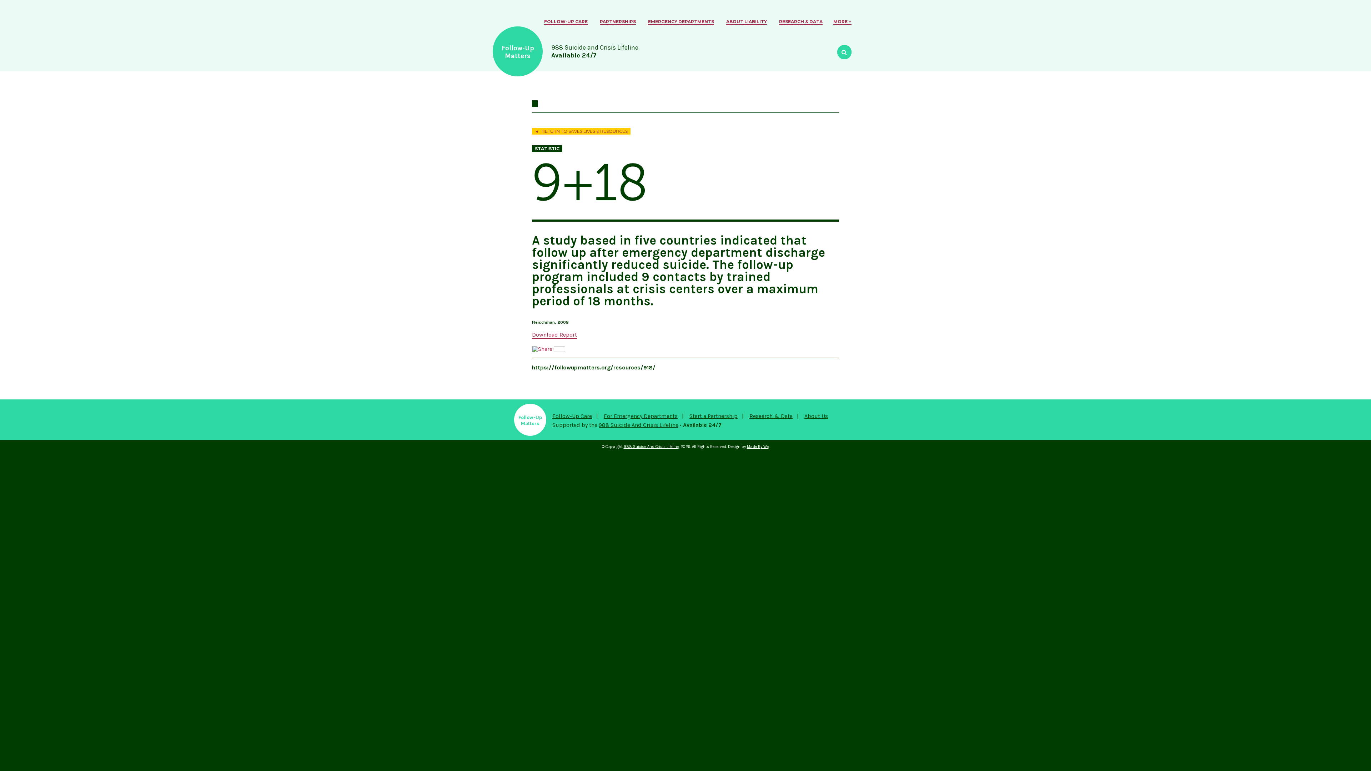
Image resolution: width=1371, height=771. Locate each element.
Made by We (758, 446)
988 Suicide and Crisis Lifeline (638, 425)
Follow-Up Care (566, 21)
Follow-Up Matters (518, 52)
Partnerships (618, 21)
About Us (816, 416)
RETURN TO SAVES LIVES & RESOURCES (581, 131)
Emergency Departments (681, 21)
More (840, 21)
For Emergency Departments (641, 416)
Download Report (554, 334)
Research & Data (801, 21)
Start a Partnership (713, 416)
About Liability (746, 21)
